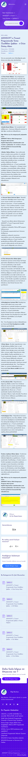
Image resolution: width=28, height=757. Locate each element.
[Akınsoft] (4, 4)
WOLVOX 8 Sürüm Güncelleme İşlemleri (12, 738)
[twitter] (10, 704)
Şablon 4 (11, 53)
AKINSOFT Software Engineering (10, 753)
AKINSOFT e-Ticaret (9, 15)
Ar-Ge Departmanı (16, 516)
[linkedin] (6, 704)
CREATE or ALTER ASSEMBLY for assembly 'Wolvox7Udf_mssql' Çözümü (12, 715)
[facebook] (3, 704)
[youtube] (17, 704)
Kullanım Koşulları (21, 755)
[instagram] (14, 704)
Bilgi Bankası (12, 4)
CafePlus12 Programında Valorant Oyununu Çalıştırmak (13, 734)
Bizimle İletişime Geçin (11, 566)
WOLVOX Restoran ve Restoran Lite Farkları (11, 741)
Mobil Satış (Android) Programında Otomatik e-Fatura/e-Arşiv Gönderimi (11, 719)
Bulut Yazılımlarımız (8, 13)
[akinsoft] (4, 692)
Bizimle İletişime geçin (11, 679)
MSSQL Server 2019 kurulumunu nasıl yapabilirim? (12, 730)
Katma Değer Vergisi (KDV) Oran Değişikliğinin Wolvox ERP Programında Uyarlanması (12, 724)
